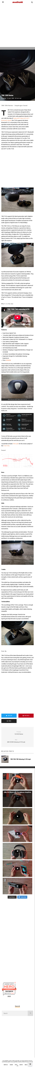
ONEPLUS (6, 1064)
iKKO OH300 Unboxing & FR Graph (16, 741)
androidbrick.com (9, 989)
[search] (30, 1013)
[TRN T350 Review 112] (17, 213)
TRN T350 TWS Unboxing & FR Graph (20, 759)
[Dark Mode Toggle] (30, 1064)
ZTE (17, 1065)
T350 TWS (6, 445)
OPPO (16, 1064)
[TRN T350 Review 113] (17, 268)
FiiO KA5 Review (19, 733)
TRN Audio (16, 443)
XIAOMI (11, 1064)
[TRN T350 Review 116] (17, 469)
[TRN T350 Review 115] (17, 433)
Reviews (4, 98)
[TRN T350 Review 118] (17, 646)
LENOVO (21, 1064)
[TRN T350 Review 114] (17, 386)
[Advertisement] (17, 25)
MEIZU (26, 1064)
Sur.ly (12, 993)
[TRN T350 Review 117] (17, 566)
